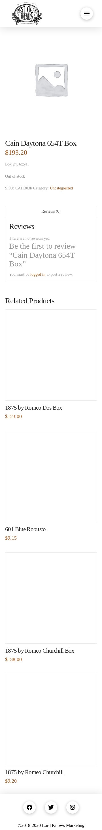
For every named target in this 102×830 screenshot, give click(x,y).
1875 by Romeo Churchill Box (39, 651)
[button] (86, 13)
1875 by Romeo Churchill (34, 772)
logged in (37, 274)
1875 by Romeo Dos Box (33, 408)
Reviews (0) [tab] (51, 211)
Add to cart (53, 390)
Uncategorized (61, 188)
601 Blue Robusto (25, 529)
